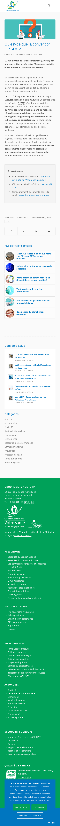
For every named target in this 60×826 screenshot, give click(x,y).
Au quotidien (11, 423)
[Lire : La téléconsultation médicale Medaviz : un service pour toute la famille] (10, 366)
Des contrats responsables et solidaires (27, 563)
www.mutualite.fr (22, 535)
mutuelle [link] (34, 99)
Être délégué (11, 434)
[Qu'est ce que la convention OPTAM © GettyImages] (30, 29)
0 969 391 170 (16, 502)
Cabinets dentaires (17, 652)
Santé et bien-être (13, 458)
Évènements (11, 438)
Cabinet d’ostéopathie (18, 659)
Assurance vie (14, 570)
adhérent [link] (13, 145)
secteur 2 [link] (40, 67)
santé (49, 218)
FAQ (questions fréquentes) (21, 611)
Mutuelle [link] (38, 155)
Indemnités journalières (19, 577)
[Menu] (53, 6)
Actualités (12, 684)
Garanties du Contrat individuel (23, 560)
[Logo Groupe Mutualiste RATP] (25, 6)
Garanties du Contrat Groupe (22, 556)
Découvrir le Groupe (18, 731)
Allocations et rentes (18, 584)
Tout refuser (39, 807)
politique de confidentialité (21, 797)
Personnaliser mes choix (30, 815)
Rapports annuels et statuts (21, 747)
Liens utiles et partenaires (20, 618)
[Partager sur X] (23, 231)
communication (23, 218)
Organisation (14, 740)
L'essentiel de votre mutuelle (31, 54)
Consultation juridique (19, 591)
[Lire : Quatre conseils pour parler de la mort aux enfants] (10, 387)
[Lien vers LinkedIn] (53, 822)
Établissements (14, 643)
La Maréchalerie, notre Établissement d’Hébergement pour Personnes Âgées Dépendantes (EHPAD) (26, 672)
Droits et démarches (15, 430)
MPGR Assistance (16, 580)
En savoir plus (24, 777)
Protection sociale (13, 454)
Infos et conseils (16, 606)
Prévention (10, 450)
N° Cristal (29, 502)
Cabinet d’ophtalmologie (19, 655)
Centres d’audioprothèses (20, 665)
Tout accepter (21, 807)
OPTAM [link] (45, 60)
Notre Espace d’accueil (19, 648)
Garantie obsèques (17, 574)
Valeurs (11, 744)
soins (7, 221)
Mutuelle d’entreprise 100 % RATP (24, 737)
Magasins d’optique (17, 662)
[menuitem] (47, 6)
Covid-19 (9, 427)
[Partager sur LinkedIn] (36, 231)
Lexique (11, 629)
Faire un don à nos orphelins (22, 754)
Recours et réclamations (19, 750)
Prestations (12, 551)
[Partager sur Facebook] (11, 231)
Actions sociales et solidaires (22, 587)
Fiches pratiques (16, 615)
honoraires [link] (37, 84)
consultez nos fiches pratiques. (34, 195)
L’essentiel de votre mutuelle (21, 693)
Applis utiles (14, 625)
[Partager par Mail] (49, 231)
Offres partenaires (14, 446)
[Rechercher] (47, 6)
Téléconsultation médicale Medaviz (25, 598)
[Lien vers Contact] (49, 822)
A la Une (9, 419)
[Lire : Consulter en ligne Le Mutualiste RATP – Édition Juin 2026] (10, 355)
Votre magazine (12, 462)
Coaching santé (15, 594)
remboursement (38, 218)
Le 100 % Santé (15, 567)
